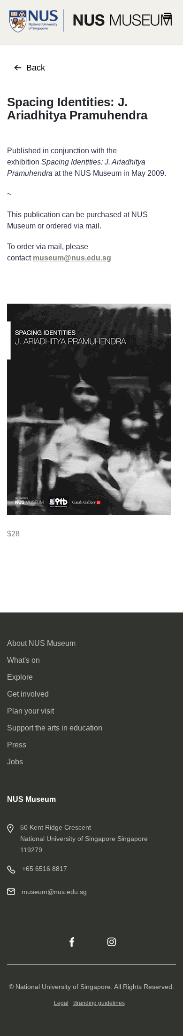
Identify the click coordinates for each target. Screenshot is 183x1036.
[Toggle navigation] (167, 14)
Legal (61, 1003)
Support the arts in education (54, 728)
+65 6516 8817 (44, 868)
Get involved (28, 694)
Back (35, 67)
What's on (23, 660)
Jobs (15, 762)
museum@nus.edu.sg (72, 258)
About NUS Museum (41, 643)
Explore (20, 677)
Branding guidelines (99, 1003)
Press (16, 745)
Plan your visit (30, 711)
